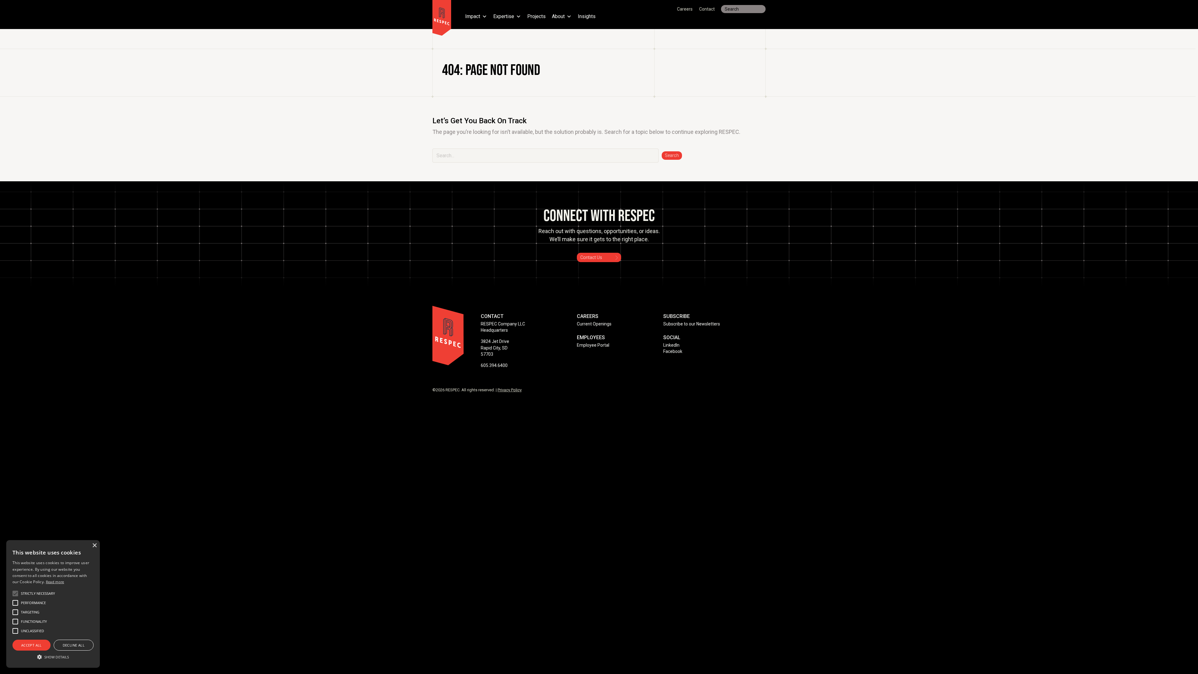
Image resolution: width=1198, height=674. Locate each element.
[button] (672, 155)
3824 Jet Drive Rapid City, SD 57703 (495, 348)
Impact (472, 16)
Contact (707, 9)
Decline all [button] (74, 645)
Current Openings (594, 323)
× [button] (94, 545)
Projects (536, 16)
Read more (55, 581)
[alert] (53, 604)
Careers (685, 9)
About (558, 16)
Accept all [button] (31, 645)
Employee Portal (593, 345)
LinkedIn (671, 345)
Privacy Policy (510, 390)
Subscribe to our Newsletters (691, 323)
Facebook (672, 351)
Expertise (503, 16)
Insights (587, 16)
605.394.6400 (494, 365)
